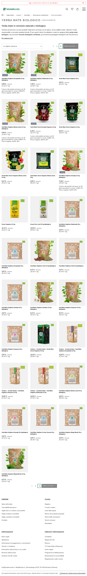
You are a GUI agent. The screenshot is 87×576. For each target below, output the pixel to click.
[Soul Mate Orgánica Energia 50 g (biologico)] (15, 417)
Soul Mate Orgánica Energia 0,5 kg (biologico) (69, 176)
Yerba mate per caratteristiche (40, 15)
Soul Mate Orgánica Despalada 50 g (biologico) (12, 266)
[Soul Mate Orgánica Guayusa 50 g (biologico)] (15, 334)
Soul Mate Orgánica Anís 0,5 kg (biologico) (43, 266)
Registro (47, 504)
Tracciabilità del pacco (9, 507)
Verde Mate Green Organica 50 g (69, 78)
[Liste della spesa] (72, 9)
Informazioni (7, 532)
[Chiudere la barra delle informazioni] (83, 3)
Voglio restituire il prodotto (10, 514)
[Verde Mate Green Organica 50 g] (72, 64)
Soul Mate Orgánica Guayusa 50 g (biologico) (12, 350)
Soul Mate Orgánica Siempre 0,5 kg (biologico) (40, 308)
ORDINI (5, 499)
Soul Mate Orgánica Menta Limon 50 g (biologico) (70, 391)
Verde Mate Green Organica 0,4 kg (69, 127)
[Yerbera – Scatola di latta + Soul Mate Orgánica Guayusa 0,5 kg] (15, 376)
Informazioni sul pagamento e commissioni (16, 543)
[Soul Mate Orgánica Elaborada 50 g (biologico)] (72, 209)
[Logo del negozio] (11, 9)
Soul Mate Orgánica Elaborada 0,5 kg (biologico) (41, 79)
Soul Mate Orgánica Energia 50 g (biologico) (15, 432)
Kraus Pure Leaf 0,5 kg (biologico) (40, 224)
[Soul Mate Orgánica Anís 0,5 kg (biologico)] (43, 251)
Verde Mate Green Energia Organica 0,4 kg (43, 127)
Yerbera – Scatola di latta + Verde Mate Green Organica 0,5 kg (42, 350)
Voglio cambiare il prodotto (10, 517)
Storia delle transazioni (52, 517)
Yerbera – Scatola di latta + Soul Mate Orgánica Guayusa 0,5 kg (13, 391)
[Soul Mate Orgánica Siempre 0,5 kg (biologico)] (43, 292)
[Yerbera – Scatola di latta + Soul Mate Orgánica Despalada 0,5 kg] (72, 334)
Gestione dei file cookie (9, 556)
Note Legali (5, 536)
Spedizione (5, 540)
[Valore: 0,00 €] (77, 9)
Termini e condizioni (8, 546)
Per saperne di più (7, 38)
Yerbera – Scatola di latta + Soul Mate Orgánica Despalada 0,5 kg (70, 350)
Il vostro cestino (50, 507)
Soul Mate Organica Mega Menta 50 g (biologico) (70, 433)
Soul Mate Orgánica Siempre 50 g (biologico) (12, 308)
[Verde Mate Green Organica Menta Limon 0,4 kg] (15, 161)
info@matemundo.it (8, 567)
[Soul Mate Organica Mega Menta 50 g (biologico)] (72, 417)
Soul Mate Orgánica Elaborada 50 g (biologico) (69, 225)
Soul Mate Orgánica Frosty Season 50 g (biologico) (42, 433)
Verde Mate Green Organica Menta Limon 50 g (42, 176)
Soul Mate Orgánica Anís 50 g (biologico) (71, 266)
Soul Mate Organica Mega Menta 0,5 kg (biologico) (13, 474)
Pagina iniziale (10, 15)
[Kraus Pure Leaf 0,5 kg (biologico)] (43, 209)
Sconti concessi (50, 520)
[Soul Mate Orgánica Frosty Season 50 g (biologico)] (43, 417)
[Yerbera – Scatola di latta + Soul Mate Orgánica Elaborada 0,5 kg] (43, 376)
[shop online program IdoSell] (72, 573)
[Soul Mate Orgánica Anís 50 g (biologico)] (72, 251)
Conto (47, 499)
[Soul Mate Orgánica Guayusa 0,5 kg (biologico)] (72, 292)
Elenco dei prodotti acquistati (54, 514)
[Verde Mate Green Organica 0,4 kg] (72, 112)
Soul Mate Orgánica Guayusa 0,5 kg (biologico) (69, 308)
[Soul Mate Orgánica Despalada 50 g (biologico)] (15, 251)
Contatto (4, 520)
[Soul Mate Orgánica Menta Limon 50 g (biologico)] (72, 376)
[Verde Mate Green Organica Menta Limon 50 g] (43, 161)
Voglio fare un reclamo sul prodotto (13, 510)
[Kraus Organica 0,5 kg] (15, 209)
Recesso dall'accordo (9, 552)
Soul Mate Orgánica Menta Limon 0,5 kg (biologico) (13, 128)
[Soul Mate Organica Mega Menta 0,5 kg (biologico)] (15, 459)
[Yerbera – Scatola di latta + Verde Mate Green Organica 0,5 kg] (43, 334)
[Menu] (84, 9)
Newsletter (48, 523)
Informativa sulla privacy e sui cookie (14, 549)
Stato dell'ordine (7, 504)
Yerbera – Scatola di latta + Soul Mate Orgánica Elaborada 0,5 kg (41, 391)
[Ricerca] (66, 9)
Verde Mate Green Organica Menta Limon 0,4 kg (14, 176)
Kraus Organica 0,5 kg (8, 224)
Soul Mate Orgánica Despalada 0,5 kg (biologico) (13, 79)
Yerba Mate (27, 15)
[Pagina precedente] (53, 46)
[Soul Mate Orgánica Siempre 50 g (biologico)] (15, 292)
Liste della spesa (50, 510)
